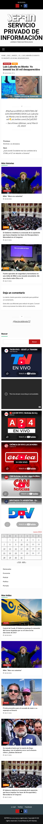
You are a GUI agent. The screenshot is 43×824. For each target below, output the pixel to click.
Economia (6, 573)
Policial (5, 577)
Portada (6, 586)
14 (4, 549)
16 (16, 549)
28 (4, 558)
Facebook (28, 807)
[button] (3, 49)
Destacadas (7, 63)
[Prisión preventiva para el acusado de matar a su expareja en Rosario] (21, 692)
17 (21, 549)
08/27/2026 (8, 240)
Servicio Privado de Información (21, 31)
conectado (25, 297)
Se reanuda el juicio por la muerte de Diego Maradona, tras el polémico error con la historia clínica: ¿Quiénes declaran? (19, 750)
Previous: (11, 142)
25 (27, 553)
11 (27, 544)
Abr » (24, 562)
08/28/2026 (8, 199)
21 (4, 553)
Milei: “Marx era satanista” (13, 196)
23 (16, 553)
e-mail (13, 807)
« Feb (19, 562)
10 (21, 544)
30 (16, 558)
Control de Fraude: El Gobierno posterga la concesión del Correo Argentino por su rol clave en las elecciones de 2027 (21, 630)
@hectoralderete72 (21, 321)
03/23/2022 (8, 73)
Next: (20, 150)
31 (21, 558)
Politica (15, 63)
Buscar (4, 333)
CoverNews (22, 821)
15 (10, 549)
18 (27, 549)
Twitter (20, 807)
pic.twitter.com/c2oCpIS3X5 (24, 119)
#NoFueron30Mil (13, 111)
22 (10, 553)
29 (10, 558)
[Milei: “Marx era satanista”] (21, 180)
